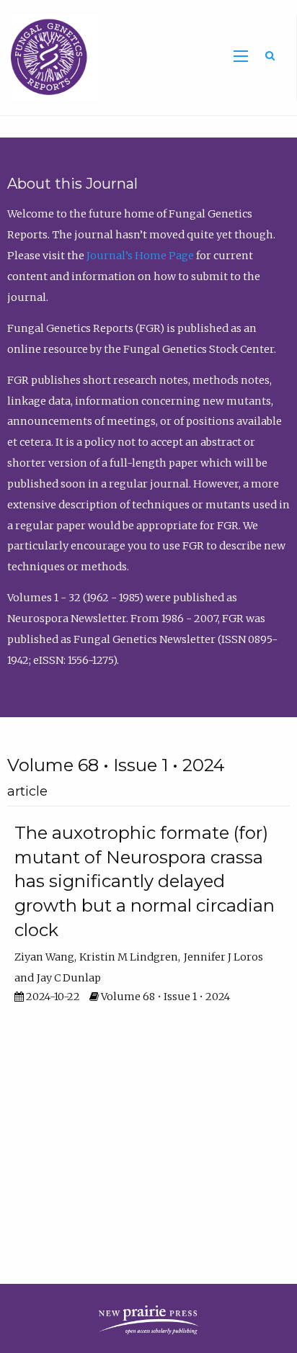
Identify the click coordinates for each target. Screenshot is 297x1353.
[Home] (51, 56)
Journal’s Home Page (140, 255)
